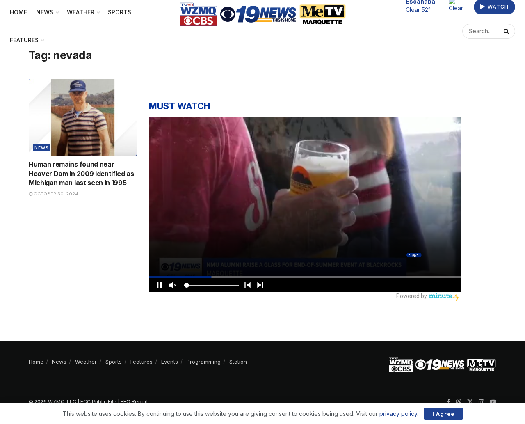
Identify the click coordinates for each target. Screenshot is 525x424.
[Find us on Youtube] (493, 402)
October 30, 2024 (55, 194)
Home (36, 361)
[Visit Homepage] (263, 14)
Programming (204, 361)
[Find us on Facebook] (448, 402)
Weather (86, 361)
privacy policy (398, 413)
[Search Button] (507, 31)
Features (24, 40)
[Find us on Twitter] (470, 402)
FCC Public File (98, 402)
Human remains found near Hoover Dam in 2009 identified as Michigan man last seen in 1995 (81, 173)
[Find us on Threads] (458, 402)
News (41, 147)
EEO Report (134, 402)
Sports (113, 361)
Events (169, 361)
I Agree (443, 413)
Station (238, 361)
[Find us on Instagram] (481, 402)
